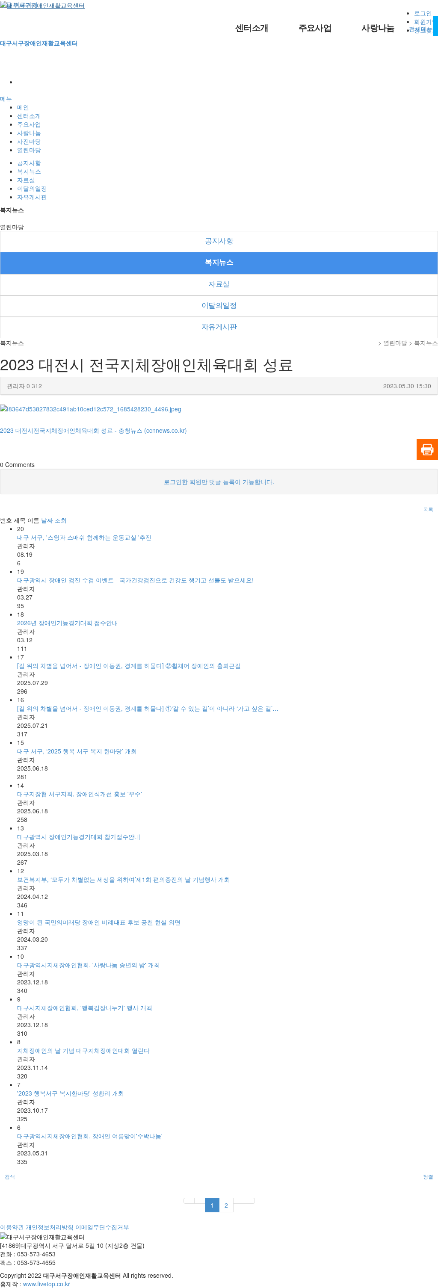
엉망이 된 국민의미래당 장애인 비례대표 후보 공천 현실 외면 (99, 922)
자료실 (26, 179)
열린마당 (29, 149)
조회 (61, 520)
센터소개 (252, 27)
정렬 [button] (428, 1176)
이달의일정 (32, 188)
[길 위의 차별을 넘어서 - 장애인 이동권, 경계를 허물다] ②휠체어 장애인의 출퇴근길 (129, 665)
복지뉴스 (29, 171)
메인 (23, 107)
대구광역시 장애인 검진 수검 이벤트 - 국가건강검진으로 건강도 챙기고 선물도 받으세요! (135, 580)
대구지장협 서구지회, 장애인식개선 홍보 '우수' (79, 793)
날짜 (47, 520)
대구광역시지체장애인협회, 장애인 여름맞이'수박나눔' (90, 1135)
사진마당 (29, 141)
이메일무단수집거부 (102, 1227)
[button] (428, 509)
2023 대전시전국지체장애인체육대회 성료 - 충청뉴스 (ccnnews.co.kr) (93, 430)
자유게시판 (32, 196)
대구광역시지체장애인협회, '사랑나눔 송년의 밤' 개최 (88, 964)
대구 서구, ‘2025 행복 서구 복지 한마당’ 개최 (77, 751)
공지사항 (29, 162)
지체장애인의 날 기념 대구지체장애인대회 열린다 (83, 1050)
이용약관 (12, 1227)
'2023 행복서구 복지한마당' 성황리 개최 (70, 1093)
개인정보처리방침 (50, 1227)
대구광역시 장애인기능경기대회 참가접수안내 (78, 836)
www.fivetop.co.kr (46, 1283)
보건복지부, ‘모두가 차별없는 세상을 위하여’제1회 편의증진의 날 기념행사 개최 (123, 879)
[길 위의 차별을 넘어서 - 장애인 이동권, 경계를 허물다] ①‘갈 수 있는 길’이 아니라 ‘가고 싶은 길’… (147, 708)
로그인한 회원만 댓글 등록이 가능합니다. (219, 481)
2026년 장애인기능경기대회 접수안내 (67, 622)
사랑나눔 (378, 27)
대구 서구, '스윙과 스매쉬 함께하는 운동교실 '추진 (84, 537)
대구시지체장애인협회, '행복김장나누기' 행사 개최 (84, 1007)
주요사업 (315, 27)
